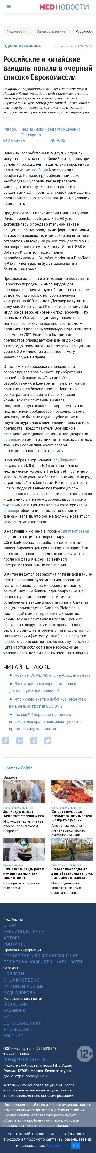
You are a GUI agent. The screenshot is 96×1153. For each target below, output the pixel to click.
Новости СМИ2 (18, 768)
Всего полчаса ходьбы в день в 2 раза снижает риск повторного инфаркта (72, 873)
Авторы (12, 938)
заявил (9, 641)
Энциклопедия (21, 980)
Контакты (15, 944)
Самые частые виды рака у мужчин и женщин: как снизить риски (23, 873)
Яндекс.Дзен (17, 1029)
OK (75, 1146)
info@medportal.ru (25, 1059)
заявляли (12, 439)
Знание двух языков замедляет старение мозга (23, 814)
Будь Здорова (19, 992)
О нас (9, 925)
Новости (13, 973)
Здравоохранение (22, 46)
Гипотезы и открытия (18, 807)
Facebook (14, 1010)
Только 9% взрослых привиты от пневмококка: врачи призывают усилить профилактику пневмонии (45, 721)
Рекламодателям (24, 931)
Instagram (15, 1004)
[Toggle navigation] (13, 6)
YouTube (13, 1035)
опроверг (12, 510)
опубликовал (64, 460)
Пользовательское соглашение (41, 955)
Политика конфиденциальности (42, 962)
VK (6, 1016)
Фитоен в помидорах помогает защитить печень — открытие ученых (72, 816)
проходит (49, 613)
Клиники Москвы (24, 986)
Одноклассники (22, 1023)
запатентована (75, 531)
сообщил (40, 170)
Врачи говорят (13, 865)
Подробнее (56, 1145)
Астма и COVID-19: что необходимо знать (52, 675)
